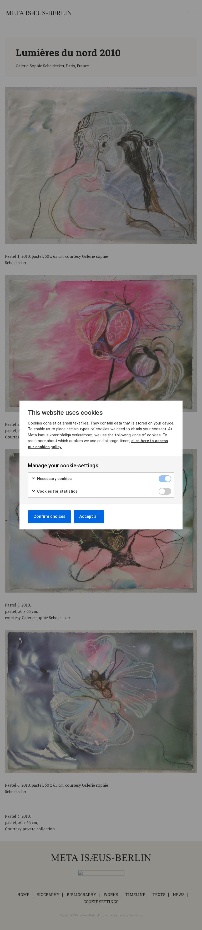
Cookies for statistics (56, 491)
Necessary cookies (54, 478)
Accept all (89, 516)
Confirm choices (49, 516)
